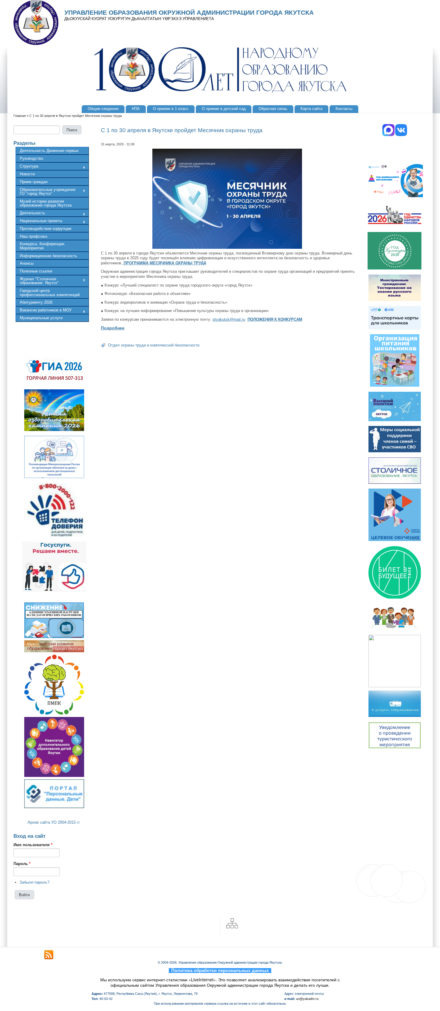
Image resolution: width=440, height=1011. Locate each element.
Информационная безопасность (48, 256)
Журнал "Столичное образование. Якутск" (37, 281)
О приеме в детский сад (224, 108)
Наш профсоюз (33, 236)
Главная (19, 115)
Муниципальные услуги (41, 318)
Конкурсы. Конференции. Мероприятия (42, 246)
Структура (27, 167)
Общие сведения (103, 108)
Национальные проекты (39, 222)
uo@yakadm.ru (307, 999)
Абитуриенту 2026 (36, 302)
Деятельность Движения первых (49, 150)
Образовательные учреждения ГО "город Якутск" (45, 191)
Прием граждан (34, 182)
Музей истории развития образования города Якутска (46, 203)
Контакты (344, 108)
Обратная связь (273, 108)
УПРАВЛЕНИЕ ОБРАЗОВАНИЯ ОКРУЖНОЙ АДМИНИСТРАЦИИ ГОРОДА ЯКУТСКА (189, 12)
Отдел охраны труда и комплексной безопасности (153, 345)
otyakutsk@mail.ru (229, 319)
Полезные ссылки (36, 271)
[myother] (49, 955)
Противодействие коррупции (45, 228)
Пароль (22, 863)
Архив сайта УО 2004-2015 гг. (54, 822)
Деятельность (30, 214)
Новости (27, 174)
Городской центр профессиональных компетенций (50, 292)
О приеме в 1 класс (171, 108)
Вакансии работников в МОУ (44, 311)
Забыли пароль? (34, 882)
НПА (136, 108)
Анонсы (27, 263)
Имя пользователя (32, 845)
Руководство (31, 158)
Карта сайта (311, 108)
